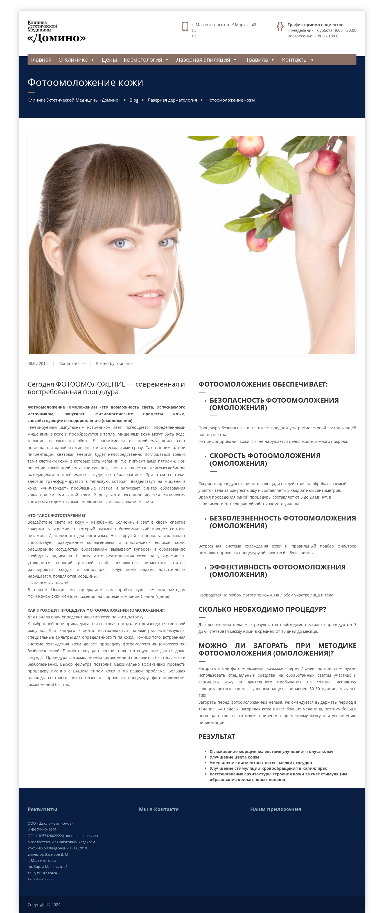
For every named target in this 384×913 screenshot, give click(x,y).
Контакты (295, 59)
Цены (109, 59)
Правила (256, 59)
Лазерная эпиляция (203, 59)
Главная (41, 59)
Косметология (143, 59)
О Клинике (73, 59)
